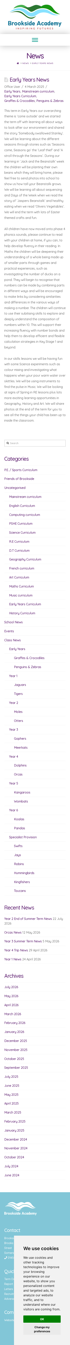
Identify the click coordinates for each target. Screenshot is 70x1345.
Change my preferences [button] (42, 1329)
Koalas (19, 819)
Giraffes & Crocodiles (19, 101)
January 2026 (14, 1032)
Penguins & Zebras (50, 101)
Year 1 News (12, 959)
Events (9, 631)
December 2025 (15, 1041)
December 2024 (15, 1139)
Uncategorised (14, 488)
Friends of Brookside (19, 479)
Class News (12, 640)
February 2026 (14, 1023)
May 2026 (11, 996)
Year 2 (13, 703)
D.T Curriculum (19, 550)
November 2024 (15, 1148)
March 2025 (12, 1112)
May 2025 (11, 1095)
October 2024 (14, 1157)
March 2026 (12, 1014)
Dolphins (20, 765)
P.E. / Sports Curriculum (20, 470)
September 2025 (16, 1068)
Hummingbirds (24, 873)
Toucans (20, 891)
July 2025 (11, 1077)
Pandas (19, 828)
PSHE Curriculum (20, 523)
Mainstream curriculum (38, 91)
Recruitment (12, 1294)
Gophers (20, 738)
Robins (19, 864)
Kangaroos (22, 792)
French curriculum (21, 568)
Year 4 (13, 756)
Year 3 (13, 729)
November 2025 (15, 1050)
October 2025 (14, 1059)
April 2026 (11, 1005)
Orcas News (13, 932)
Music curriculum (20, 595)
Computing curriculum (24, 515)
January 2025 (14, 1130)
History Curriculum (22, 613)
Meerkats (21, 747)
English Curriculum (22, 506)
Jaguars (20, 685)
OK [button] (42, 1319)
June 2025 (11, 1086)
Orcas (18, 774)
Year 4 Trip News (16, 950)
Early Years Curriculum (20, 96)
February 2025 (14, 1121)
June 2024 (11, 1175)
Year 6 (13, 810)
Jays (17, 855)
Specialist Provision (23, 837)
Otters (18, 721)
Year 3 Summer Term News (23, 941)
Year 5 (13, 783)
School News (13, 622)
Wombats (21, 801)
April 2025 (11, 1103)
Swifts (18, 846)
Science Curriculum (22, 532)
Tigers (18, 694)
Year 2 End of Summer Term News (28, 919)
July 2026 (11, 987)
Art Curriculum (19, 577)
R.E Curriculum (19, 541)
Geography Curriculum (25, 559)
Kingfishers (22, 882)
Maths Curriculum (21, 586)
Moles (18, 712)
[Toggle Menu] (35, 40)
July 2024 (11, 1166)
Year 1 (13, 676)
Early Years (12, 91)
